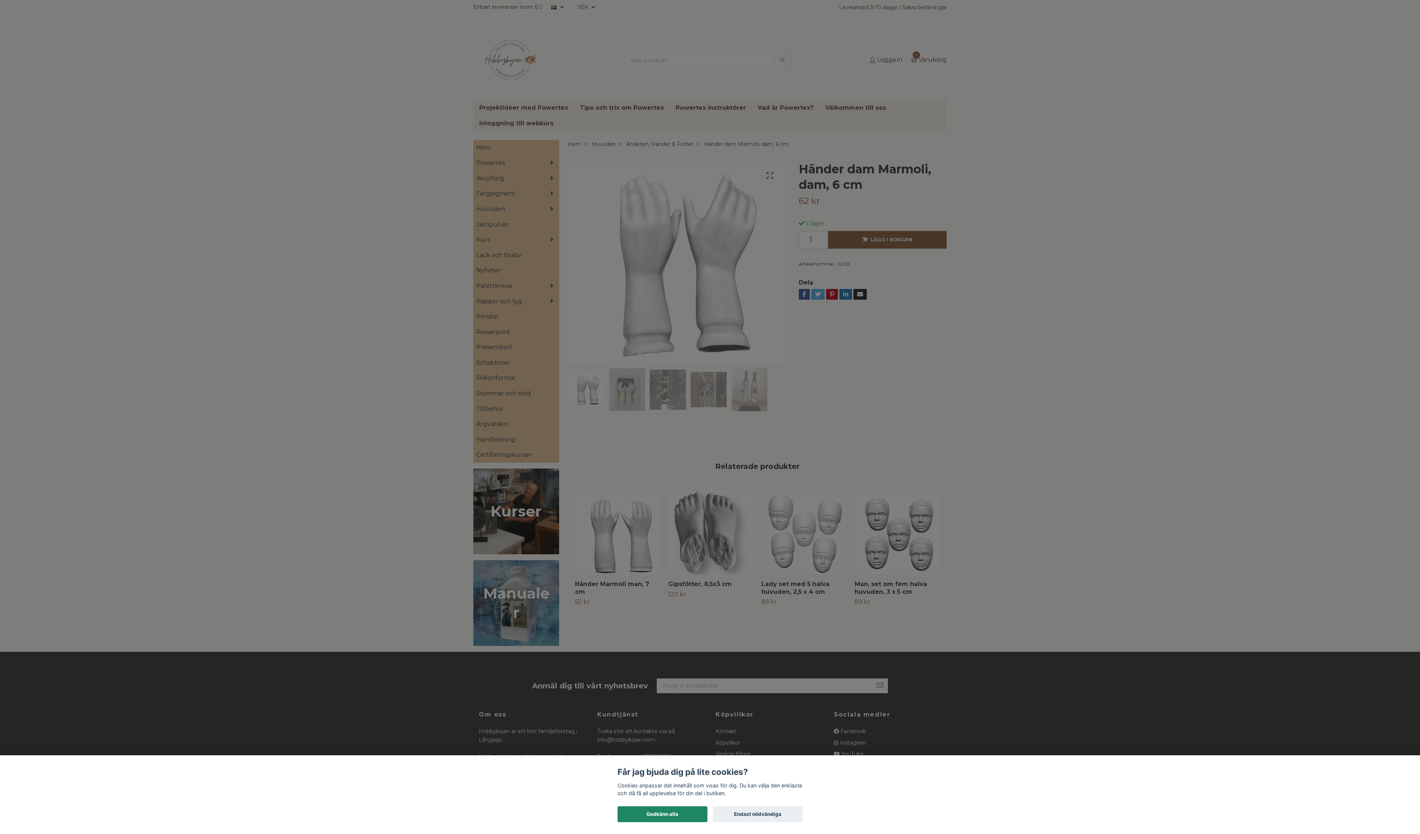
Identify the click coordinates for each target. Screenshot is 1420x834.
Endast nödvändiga (757, 814)
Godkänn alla (662, 814)
